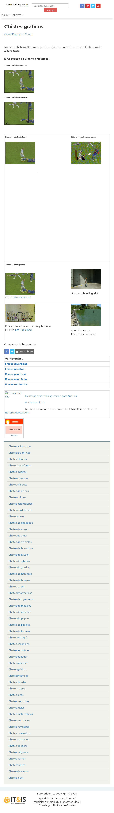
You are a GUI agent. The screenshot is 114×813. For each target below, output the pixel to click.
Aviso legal (45, 805)
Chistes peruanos (18, 739)
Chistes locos (15, 695)
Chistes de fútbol (18, 554)
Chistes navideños (18, 726)
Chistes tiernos (17, 758)
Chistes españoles (18, 644)
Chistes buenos (17, 472)
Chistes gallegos (17, 656)
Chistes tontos (16, 765)
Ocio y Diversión (13, 34)
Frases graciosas (15, 374)
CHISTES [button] (17, 15)
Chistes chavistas (18, 478)
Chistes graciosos (18, 663)
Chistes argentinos (19, 452)
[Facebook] (82, 6)
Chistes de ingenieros (20, 599)
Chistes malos (16, 707)
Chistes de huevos (19, 580)
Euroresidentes (46, 793)
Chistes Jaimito (17, 682)
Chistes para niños (18, 733)
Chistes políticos (17, 746)
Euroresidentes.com (17, 412)
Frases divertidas (16, 363)
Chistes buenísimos (19, 465)
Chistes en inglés (18, 637)
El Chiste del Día (35, 402)
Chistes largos (16, 586)
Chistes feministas (18, 650)
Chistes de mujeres (19, 612)
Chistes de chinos (18, 491)
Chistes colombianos (20, 503)
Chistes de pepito (18, 618)
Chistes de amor (17, 535)
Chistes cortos (16, 516)
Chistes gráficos (17, 669)
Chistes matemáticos (20, 714)
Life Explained (23, 330)
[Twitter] (93, 6)
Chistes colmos (17, 497)
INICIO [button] (4, 15)
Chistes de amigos (18, 529)
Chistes (29, 34)
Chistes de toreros (19, 631)
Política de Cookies (64, 805)
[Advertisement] (38, 194)
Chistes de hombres (20, 573)
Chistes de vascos (18, 771)
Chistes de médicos (19, 605)
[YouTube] (98, 6)
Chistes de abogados (20, 522)
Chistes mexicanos (19, 720)
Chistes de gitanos (19, 561)
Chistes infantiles (18, 675)
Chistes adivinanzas (19, 446)
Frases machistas (16, 379)
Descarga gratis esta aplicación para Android (51, 396)
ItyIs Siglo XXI (46, 798)
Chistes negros (17, 688)
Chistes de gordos (18, 567)
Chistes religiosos (18, 752)
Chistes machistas (18, 701)
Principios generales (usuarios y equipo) (56, 802)
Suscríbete (26, 351)
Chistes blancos (17, 459)
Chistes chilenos (17, 484)
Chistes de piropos (19, 624)
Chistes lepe (15, 777)
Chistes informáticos (20, 593)
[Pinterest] (87, 6)
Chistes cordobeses (19, 510)
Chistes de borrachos (20, 548)
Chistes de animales (19, 542)
